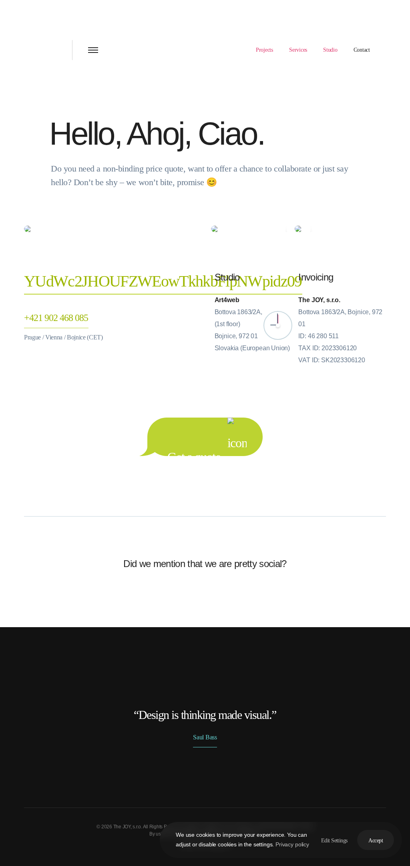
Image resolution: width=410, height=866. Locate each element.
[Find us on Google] (298, 229)
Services (298, 50)
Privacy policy (292, 844)
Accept (375, 841)
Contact (362, 50)
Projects (264, 50)
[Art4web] (52, 50)
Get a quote (195, 453)
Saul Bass (205, 737)
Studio (330, 50)
